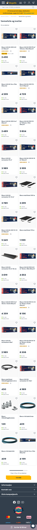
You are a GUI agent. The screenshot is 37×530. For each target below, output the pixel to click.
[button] (33, 7)
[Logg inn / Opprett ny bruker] (29, 3)
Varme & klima (5, 16)
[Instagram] (18, 502)
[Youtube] (22, 502)
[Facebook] (14, 502)
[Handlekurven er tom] (33, 3)
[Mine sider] (25, 3)
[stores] (20, 3)
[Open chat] (33, 526)
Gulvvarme (14, 16)
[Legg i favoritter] (16, 29)
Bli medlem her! (29, 13)
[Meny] (3, 3)
